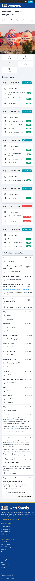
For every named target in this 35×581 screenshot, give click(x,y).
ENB (25, 65)
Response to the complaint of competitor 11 (16, 289)
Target (3, 552)
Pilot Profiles (4, 542)
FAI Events (4, 534)
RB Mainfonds (11, 327)
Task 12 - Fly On (19, 128)
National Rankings (6, 547)
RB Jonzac (10, 331)
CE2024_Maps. (15, 451)
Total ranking (10, 261)
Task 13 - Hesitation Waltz (19, 132)
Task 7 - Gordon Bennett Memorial (19, 154)
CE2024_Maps (10, 419)
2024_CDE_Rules (11, 473)
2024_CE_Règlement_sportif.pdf (16, 492)
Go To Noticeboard (24, 496)
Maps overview (11, 410)
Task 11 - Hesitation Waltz (19, 125)
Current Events (5, 526)
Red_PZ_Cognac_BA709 (13, 363)
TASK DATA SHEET (13, 88)
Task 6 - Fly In (19, 150)
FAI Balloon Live (5, 565)
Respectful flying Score (13, 339)
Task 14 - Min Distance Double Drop (19, 93)
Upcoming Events (6, 529)
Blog (2, 562)
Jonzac (9, 315)
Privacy (8, 578)
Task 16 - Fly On (19, 103)
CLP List (9, 374)
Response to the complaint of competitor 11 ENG (19, 293)
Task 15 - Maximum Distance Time (19, 98)
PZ (7, 366)
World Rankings (5, 544)
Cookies (13, 578)
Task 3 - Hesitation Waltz (19, 246)
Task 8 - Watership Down (19, 159)
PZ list (8, 390)
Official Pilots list (11, 355)
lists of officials (11, 398)
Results (25, 58)
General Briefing (11, 347)
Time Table (10, 402)
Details (9, 58)
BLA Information (11, 382)
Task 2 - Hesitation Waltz (19, 242)
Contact (3, 567)
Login (30, 1)
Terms (2, 578)
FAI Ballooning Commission (11, 519)
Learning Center (5, 560)
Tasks (9, 65)
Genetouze (10, 319)
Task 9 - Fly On (19, 162)
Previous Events (5, 531)
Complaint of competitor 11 (15, 271)
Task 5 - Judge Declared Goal (19, 180)
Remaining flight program (14, 279)
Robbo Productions (18, 574)
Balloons (3, 549)
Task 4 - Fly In (19, 198)
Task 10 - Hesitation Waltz (19, 121)
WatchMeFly (8, 574)
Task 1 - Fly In (19, 239)
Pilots (9, 71)
